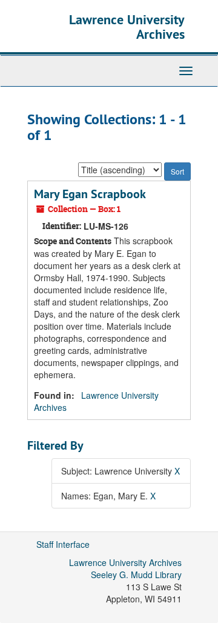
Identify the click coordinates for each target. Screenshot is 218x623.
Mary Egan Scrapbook (90, 194)
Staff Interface (63, 544)
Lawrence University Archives (127, 26)
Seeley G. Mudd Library (136, 574)
